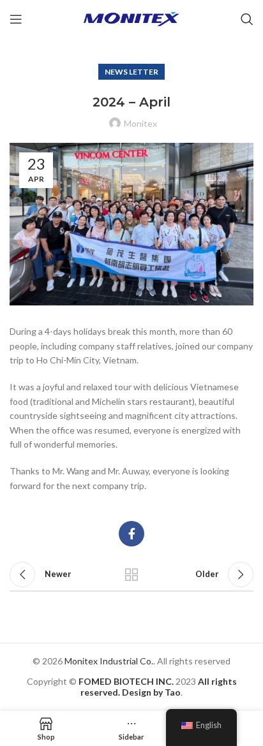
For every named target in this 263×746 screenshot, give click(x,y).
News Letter (131, 72)
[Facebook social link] (131, 533)
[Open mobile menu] (16, 19)
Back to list (131, 574)
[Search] (247, 19)
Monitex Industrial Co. (108, 660)
